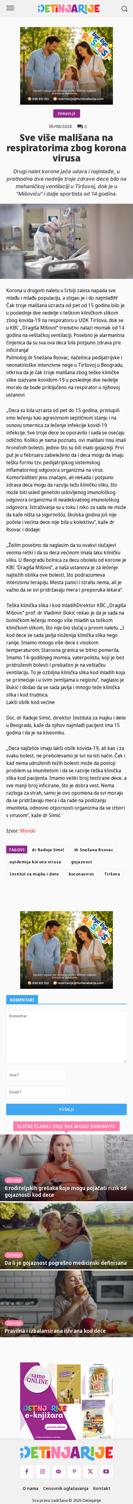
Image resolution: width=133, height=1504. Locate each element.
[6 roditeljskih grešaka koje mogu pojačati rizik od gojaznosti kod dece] (66, 1167)
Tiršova (112, 874)
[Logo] (68, 9)
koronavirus (81, 874)
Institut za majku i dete (34, 874)
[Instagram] (42, 1471)
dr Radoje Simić (48, 849)
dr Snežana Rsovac (94, 849)
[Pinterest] (83, 896)
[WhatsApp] (98, 896)
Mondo (28, 830)
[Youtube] (106, 1471)
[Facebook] (55, 896)
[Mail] (58, 1471)
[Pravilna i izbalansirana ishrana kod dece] (66, 1303)
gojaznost (81, 862)
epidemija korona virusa (35, 862)
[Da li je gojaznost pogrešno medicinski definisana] (66, 1235)
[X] (69, 896)
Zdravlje (67, 113)
